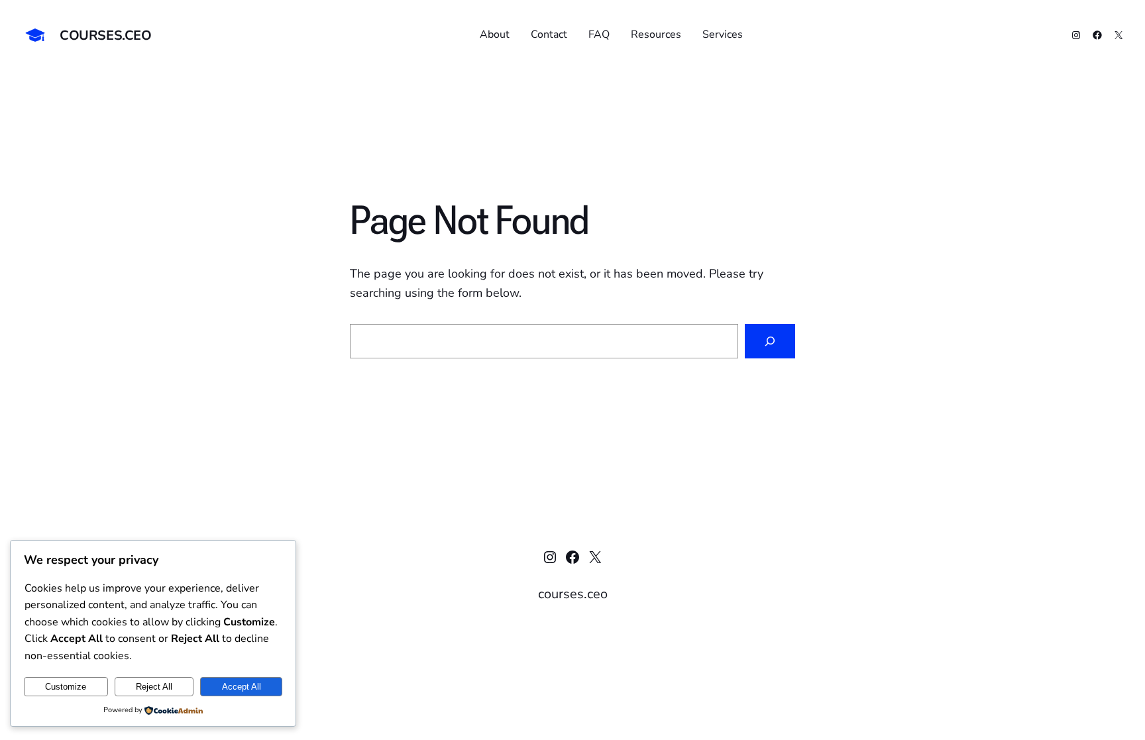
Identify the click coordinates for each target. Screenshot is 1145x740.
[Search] (770, 341)
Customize (65, 687)
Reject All (154, 687)
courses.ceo (106, 35)
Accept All (241, 687)
